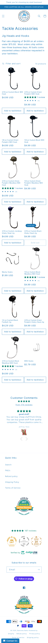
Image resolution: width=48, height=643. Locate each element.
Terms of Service (12, 488)
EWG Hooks (28, 361)
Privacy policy (34, 634)
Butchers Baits (22, 630)
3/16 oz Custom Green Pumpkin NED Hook (33, 93)
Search (8, 465)
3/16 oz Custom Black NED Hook (12, 93)
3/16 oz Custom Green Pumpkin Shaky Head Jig (34, 321)
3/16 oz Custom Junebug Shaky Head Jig (12, 232)
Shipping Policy (12, 482)
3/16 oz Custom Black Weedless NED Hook (10, 362)
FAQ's (7, 470)
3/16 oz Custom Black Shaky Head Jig (33, 232)
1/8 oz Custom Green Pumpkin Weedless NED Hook (33, 183)
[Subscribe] (38, 570)
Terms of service (18, 637)
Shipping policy (33, 637)
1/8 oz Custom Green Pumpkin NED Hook (10, 141)
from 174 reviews (24, 404)
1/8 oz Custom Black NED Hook (34, 141)
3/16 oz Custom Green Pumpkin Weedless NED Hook (11, 183)
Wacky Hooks (7, 272)
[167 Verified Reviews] (24, 516)
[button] (3, 16)
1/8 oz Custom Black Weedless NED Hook (32, 273)
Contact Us (11, 641)
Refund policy (11, 476)
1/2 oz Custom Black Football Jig (10, 321)
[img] (24, 401)
